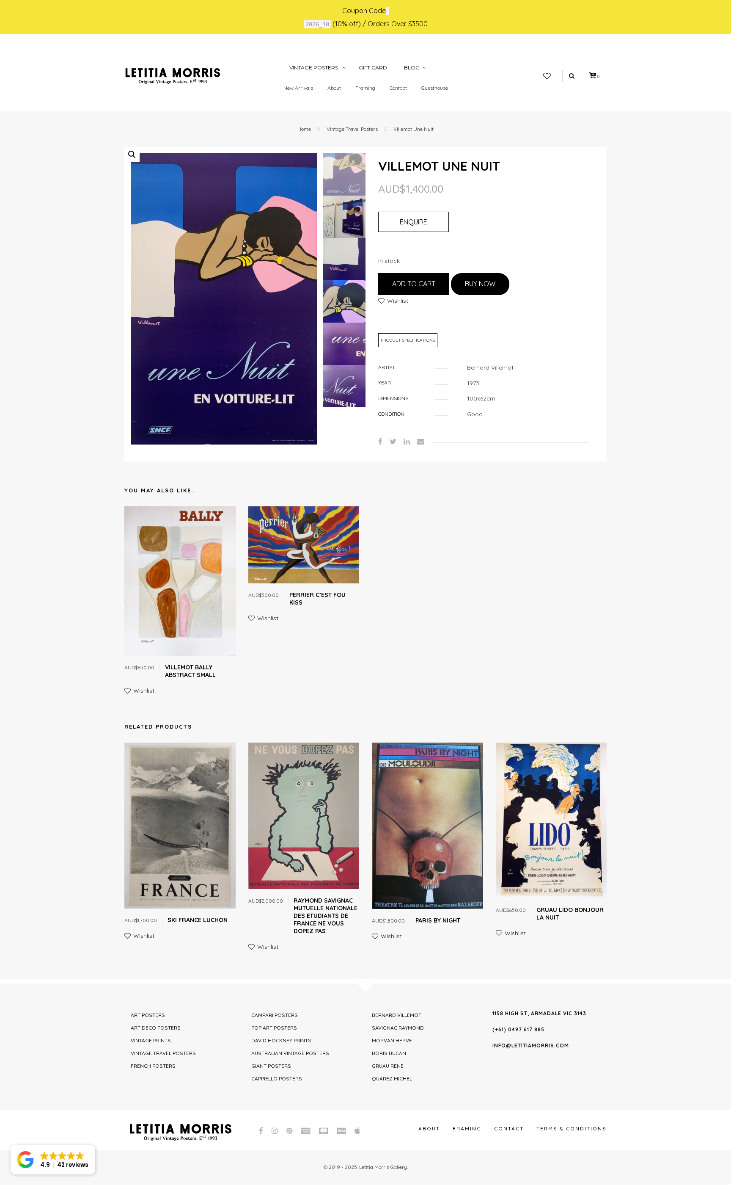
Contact (398, 88)
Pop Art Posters (274, 1028)
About (334, 88)
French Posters (153, 1066)
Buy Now (480, 283)
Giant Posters (271, 1066)
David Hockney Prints (281, 1040)
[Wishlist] (547, 76)
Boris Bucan (389, 1053)
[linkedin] (407, 441)
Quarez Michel (392, 1078)
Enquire (413, 222)
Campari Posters (274, 1015)
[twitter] (393, 441)
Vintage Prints (151, 1040)
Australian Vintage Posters (290, 1053)
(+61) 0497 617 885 (518, 1029)
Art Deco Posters (156, 1028)
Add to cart (413, 283)
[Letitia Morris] (172, 75)
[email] (420, 441)
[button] (132, 154)
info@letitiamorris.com (530, 1045)
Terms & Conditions (571, 1128)
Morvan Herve (392, 1040)
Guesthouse (434, 88)
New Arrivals (298, 88)
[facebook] (380, 441)
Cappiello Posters (276, 1078)
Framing (365, 88)
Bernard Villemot (396, 1015)
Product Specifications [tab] (408, 340)
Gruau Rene (388, 1066)
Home (304, 129)
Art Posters (148, 1015)
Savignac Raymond (398, 1028)
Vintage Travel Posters (352, 129)
